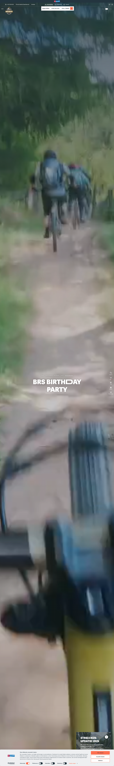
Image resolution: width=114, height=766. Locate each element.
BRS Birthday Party (69, 375)
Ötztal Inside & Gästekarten (22, 4)
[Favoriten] (109, 4)
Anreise (33, 4)
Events (62, 375)
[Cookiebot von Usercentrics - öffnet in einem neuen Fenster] (11, 763)
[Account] (112, 4)
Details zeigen (72, 763)
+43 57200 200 (10, 4)
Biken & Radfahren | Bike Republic (52, 375)
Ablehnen (100, 760)
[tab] (49, 4)
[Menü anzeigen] (2, 8)
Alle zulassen (100, 752)
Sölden (42, 375)
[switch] (41, 763)
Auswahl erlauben (100, 756)
